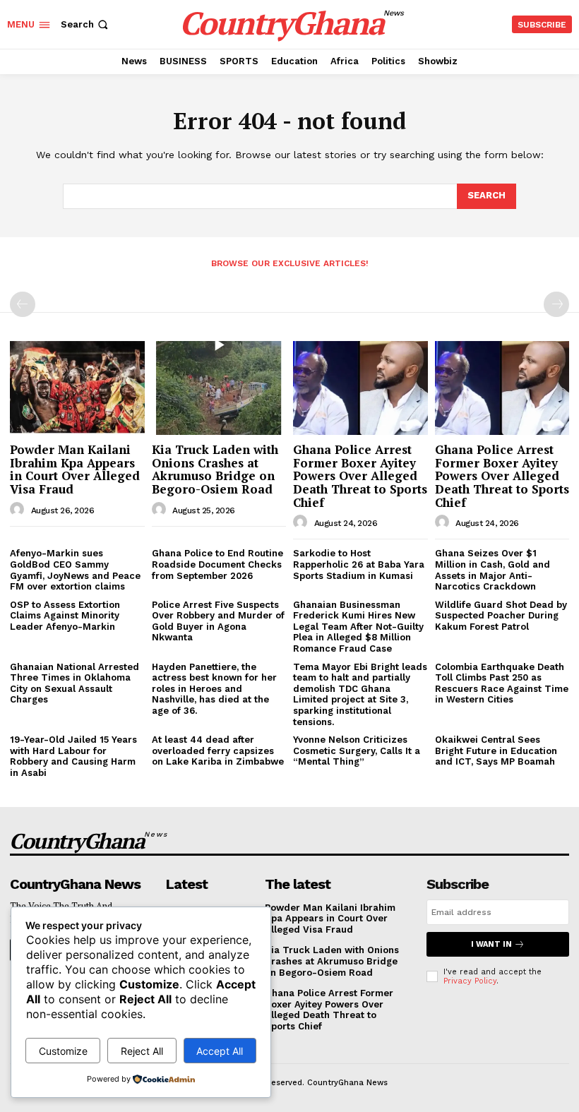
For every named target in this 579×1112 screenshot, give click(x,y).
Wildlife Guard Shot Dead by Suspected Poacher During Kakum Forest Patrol (501, 615)
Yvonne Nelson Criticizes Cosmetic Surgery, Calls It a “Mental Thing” (356, 750)
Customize (63, 1051)
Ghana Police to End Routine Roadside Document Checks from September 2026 (217, 564)
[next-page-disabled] (556, 304)
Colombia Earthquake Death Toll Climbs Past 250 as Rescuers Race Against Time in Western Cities (501, 683)
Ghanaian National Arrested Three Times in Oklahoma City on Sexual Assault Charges (74, 683)
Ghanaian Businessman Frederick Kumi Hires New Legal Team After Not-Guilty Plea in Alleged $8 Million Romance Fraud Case (358, 626)
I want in (491, 944)
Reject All (142, 1051)
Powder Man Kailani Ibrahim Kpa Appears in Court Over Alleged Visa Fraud (75, 469)
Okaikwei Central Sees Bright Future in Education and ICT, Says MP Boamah (496, 750)
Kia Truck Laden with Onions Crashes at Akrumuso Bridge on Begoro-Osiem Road (215, 469)
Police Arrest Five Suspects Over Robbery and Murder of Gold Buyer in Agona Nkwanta (218, 621)
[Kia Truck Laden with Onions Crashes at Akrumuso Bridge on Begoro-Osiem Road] (219, 388)
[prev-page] (22, 304)
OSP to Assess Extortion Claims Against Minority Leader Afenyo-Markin (65, 615)
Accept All (219, 1051)
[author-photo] (19, 510)
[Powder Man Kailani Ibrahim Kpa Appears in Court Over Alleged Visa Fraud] (77, 388)
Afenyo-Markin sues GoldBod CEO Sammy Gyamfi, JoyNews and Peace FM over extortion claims (75, 570)
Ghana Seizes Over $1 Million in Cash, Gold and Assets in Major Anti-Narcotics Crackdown (492, 570)
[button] (86, 24)
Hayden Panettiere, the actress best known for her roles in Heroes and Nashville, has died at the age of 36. (214, 689)
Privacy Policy (469, 981)
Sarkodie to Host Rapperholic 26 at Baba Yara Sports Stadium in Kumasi (358, 564)
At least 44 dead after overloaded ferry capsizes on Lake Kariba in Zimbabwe (218, 750)
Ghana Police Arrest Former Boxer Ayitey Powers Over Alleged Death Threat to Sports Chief (360, 475)
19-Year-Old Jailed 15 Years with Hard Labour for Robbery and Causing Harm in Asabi (73, 756)
